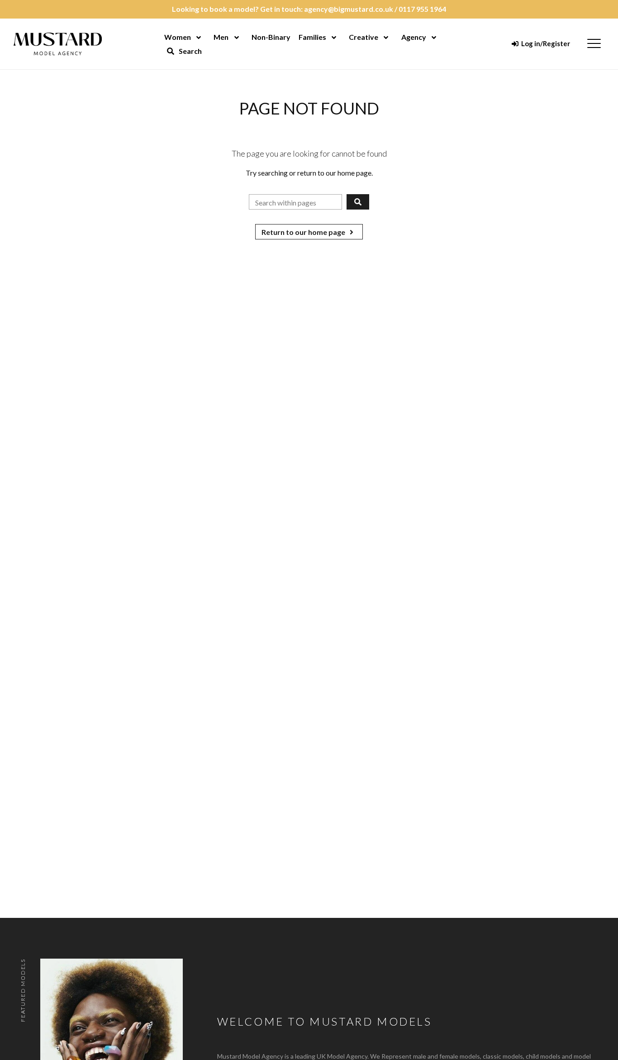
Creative (363, 37)
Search (189, 51)
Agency (413, 37)
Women (177, 37)
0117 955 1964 (422, 9)
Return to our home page (304, 232)
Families (312, 37)
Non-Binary (271, 37)
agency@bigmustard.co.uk (348, 9)
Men (221, 37)
